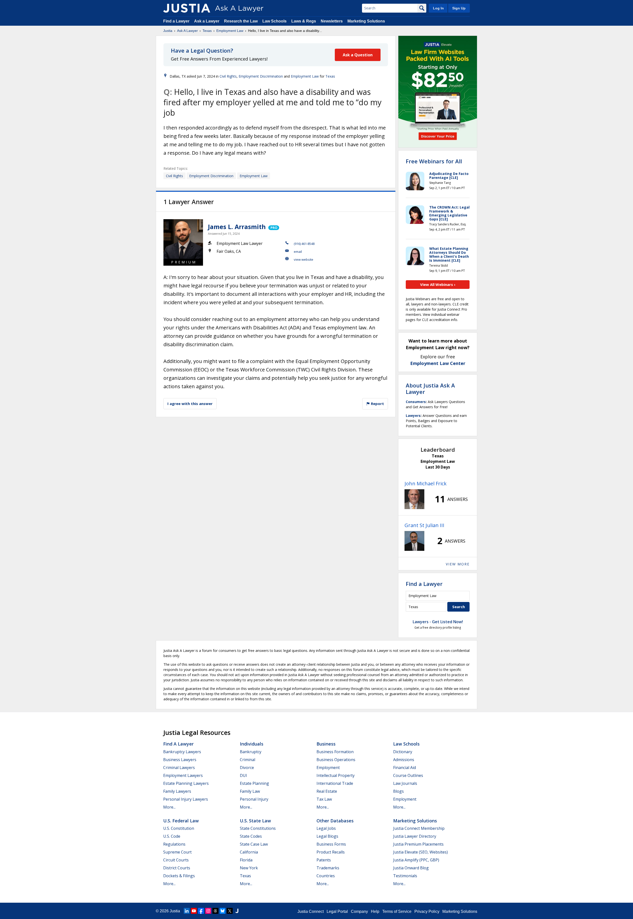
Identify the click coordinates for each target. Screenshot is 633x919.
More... (169, 807)
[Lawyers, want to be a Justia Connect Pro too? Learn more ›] (273, 226)
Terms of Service (396, 911)
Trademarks (327, 868)
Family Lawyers (177, 791)
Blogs (398, 791)
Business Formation (335, 751)
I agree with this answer (190, 403)
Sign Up (459, 8)
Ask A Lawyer (187, 31)
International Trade (334, 783)
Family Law (250, 791)
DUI (243, 775)
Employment (328, 767)
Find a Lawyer (176, 21)
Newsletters (332, 21)
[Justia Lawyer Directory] (237, 911)
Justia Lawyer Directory (414, 836)
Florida (246, 860)
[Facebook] (201, 911)
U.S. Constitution (178, 828)
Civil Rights (228, 76)
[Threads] (215, 911)
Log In (438, 8)
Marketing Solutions (366, 21)
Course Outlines (408, 775)
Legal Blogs (327, 836)
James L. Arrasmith (237, 226)
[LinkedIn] (187, 911)
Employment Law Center (437, 363)
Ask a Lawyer (207, 21)
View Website (303, 259)
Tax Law (324, 799)
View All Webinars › (437, 284)
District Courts (176, 868)
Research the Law (241, 21)
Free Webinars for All (434, 161)
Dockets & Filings (179, 875)
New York (249, 868)
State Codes (251, 836)
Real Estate (326, 791)
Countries (325, 875)
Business (326, 744)
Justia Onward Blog (411, 868)
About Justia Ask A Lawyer (430, 388)
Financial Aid (404, 767)
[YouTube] (194, 911)
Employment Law (229, 31)
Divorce (247, 767)
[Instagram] (208, 911)
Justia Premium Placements (418, 844)
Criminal (247, 759)
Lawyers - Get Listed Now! (438, 621)
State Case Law (254, 844)
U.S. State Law (255, 821)
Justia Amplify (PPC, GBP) (416, 860)
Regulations (174, 844)
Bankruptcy (250, 751)
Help (375, 911)
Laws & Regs (303, 21)
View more (458, 564)
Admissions (403, 759)
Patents (323, 860)
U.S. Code (171, 836)
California (249, 852)
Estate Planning (254, 783)
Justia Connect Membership (419, 828)
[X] (230, 911)
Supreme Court (177, 852)
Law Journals (405, 783)
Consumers (416, 401)
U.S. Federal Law (181, 821)
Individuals (251, 744)
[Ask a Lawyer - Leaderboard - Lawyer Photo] (414, 499)
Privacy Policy (426, 911)
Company (359, 911)
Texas (207, 31)
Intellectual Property (335, 775)
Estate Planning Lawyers (186, 783)
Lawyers (413, 415)
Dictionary (402, 751)
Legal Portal (337, 911)
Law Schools (274, 21)
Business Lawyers (179, 759)
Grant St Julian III (424, 525)
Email (298, 251)
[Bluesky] (223, 911)
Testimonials (405, 875)
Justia (167, 31)
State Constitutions (258, 828)
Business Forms (331, 844)
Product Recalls (330, 852)
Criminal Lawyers (179, 767)
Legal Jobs (326, 828)
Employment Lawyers (183, 775)
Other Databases (335, 821)
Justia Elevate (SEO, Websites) (420, 852)
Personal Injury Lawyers (185, 799)
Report (377, 403)
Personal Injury (254, 799)
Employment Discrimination (261, 76)
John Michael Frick (426, 483)
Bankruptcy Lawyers (182, 751)
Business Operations (335, 759)
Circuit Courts (176, 860)
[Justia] (186, 8)
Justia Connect (310, 911)
